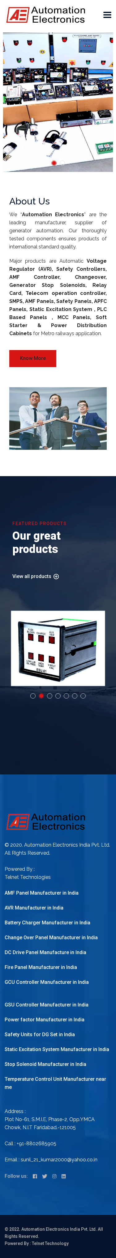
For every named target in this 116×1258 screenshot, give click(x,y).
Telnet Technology (50, 1243)
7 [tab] (83, 696)
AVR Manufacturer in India (34, 908)
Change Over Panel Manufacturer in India (51, 937)
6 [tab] (75, 696)
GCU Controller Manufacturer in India (47, 982)
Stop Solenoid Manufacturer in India (45, 1064)
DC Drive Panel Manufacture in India (45, 952)
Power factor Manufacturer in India (44, 1020)
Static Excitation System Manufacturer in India (57, 1049)
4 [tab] (58, 696)
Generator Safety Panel (42, 638)
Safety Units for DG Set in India (40, 1034)
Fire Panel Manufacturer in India (41, 967)
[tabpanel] (58, 102)
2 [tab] (62, 163)
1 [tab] (54, 163)
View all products (32, 576)
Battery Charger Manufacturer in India (47, 923)
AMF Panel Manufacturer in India (42, 893)
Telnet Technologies (28, 877)
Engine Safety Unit (58, 648)
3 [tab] (50, 696)
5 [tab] (66, 696)
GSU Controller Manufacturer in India (46, 1005)
